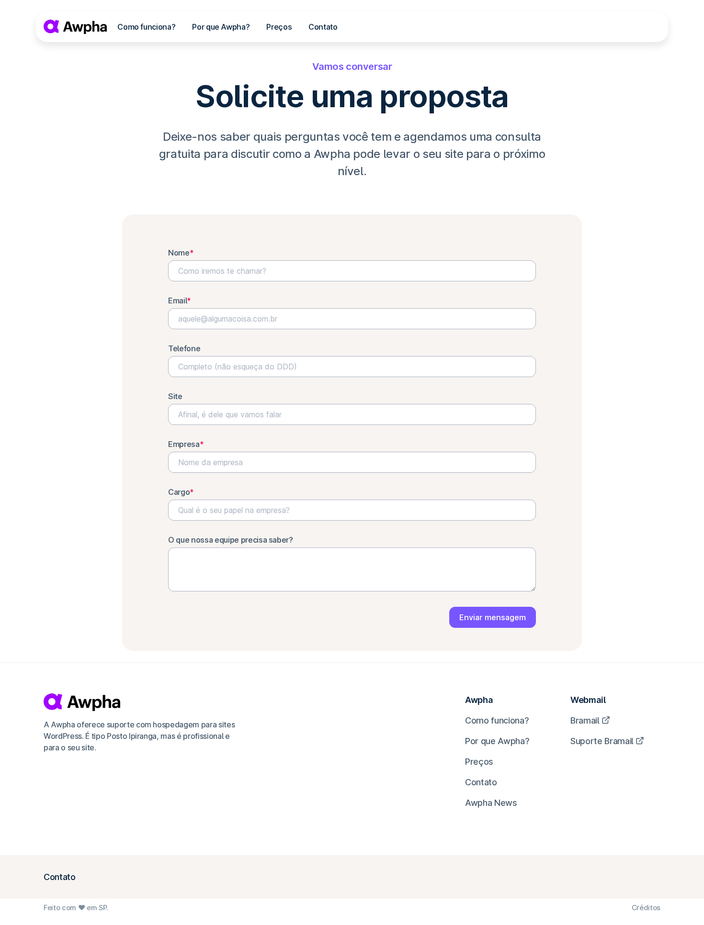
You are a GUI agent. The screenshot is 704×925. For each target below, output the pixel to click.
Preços (279, 27)
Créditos (646, 907)
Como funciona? (146, 27)
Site (175, 396)
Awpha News (491, 803)
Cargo (181, 492)
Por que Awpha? (221, 27)
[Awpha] (75, 27)
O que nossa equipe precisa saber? (230, 540)
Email (179, 300)
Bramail (585, 720)
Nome (180, 252)
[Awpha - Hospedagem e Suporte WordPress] (140, 702)
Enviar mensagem (492, 617)
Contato (323, 27)
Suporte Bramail (602, 741)
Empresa (186, 444)
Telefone (184, 348)
